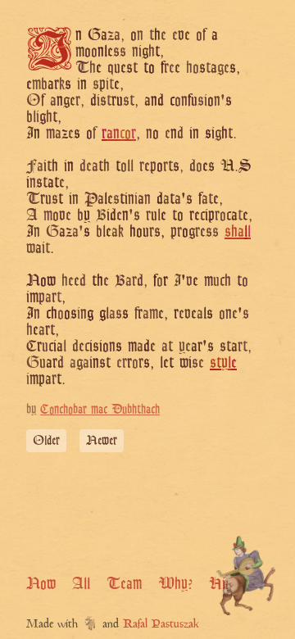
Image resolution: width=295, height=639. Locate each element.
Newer (101, 440)
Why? (175, 583)
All (81, 583)
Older (46, 440)
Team (124, 583)
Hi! (219, 583)
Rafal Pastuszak (161, 624)
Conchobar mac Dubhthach (100, 409)
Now (41, 583)
